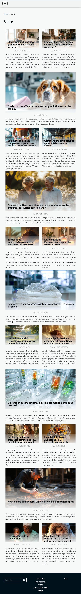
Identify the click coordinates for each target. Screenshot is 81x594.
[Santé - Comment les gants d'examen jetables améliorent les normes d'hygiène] (40, 290)
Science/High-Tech (41, 588)
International (40, 582)
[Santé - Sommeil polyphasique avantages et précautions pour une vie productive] (59, 335)
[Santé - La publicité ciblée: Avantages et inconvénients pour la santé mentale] (59, 434)
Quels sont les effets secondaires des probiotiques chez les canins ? (39, 107)
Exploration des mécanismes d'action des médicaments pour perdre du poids (40, 404)
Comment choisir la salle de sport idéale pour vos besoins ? (59, 143)
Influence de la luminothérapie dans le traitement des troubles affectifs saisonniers (20, 243)
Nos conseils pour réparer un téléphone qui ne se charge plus (41, 501)
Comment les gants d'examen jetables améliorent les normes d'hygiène (41, 305)
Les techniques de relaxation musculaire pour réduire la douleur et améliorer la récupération (22, 342)
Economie (40, 579)
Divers (40, 591)
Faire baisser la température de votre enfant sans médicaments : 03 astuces (58, 540)
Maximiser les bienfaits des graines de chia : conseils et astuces (22, 44)
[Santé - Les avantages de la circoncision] (22, 532)
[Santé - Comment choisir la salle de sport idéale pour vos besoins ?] (59, 137)
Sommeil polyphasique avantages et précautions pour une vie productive (58, 341)
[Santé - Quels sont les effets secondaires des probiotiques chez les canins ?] (40, 92)
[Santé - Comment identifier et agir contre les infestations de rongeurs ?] (59, 38)
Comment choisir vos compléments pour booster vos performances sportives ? (22, 144)
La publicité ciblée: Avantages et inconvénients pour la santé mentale (56, 441)
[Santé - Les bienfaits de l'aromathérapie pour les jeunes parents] (59, 236)
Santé (40, 585)
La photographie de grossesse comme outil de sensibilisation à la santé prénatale (21, 441)
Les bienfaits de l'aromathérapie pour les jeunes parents (57, 242)
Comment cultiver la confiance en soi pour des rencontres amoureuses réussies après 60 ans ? (39, 206)
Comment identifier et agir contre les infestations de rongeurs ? (58, 44)
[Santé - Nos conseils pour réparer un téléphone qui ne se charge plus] (40, 487)
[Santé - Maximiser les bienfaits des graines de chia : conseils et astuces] (22, 38)
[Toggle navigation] (5, 3)
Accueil (6, 14)
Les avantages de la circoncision (18, 537)
